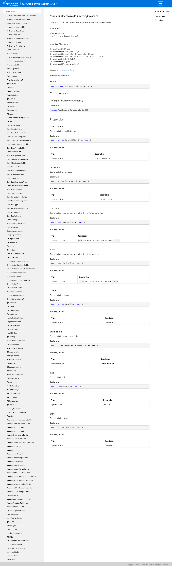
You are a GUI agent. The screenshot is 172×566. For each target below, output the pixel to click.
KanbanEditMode (13, 450)
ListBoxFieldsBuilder (14, 544)
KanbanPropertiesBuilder (16, 465)
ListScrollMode (12, 556)
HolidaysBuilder (14, 325)
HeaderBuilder (13, 310)
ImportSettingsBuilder (15, 374)
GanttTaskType (12, 204)
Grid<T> (11, 246)
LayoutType (12, 529)
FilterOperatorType (14, 72)
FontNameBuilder (13, 91)
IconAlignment (13, 344)
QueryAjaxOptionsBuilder (16, 412)
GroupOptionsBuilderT (15, 299)
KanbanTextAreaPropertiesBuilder (19, 488)
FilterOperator (13, 68)
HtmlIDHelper (12, 333)
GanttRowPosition (14, 178)
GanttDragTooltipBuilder (16, 148)
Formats (11, 106)
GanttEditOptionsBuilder (16, 155)
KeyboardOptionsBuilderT (16, 510)
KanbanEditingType (14, 446)
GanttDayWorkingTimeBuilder (18, 144)
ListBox (11, 537)
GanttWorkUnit (12, 227)
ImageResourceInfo (14, 359)
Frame (10, 114)
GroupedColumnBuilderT (16, 291)
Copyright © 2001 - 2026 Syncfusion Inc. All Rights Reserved (147, 564)
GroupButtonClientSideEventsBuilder (21, 269)
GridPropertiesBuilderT (15, 254)
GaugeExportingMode (15, 231)
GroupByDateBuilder (14, 288)
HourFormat (13, 329)
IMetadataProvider (14, 367)
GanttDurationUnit (14, 152)
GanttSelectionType (14, 193)
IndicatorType (13, 378)
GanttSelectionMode (14, 189)
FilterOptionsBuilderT (15, 80)
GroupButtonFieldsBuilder (16, 272)
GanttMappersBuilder (15, 167)
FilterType (12, 84)
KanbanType (13, 495)
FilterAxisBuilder (13, 50)
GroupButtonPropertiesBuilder (18, 280)
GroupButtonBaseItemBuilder (18, 265)
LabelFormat (13, 514)
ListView (11, 559)
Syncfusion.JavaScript (67, 70)
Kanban (11, 416)
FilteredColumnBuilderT (16, 61)
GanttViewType (12, 220)
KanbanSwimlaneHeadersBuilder (19, 484)
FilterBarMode (12, 53)
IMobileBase (11, 371)
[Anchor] (48, 93)
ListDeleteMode (13, 552)
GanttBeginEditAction (15, 129)
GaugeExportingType (15, 235)
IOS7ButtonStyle (13, 389)
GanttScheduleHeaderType (17, 182)
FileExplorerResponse (15, 42)
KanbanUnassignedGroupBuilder (19, 499)
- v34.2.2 (54, 4)
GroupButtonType (14, 284)
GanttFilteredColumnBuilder (17, 159)
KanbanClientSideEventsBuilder (18, 423)
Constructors (160, 16)
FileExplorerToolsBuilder (16, 46)
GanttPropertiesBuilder (15, 174)
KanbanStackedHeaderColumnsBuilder (21, 476)
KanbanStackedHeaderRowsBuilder (20, 480)
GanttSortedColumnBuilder (17, 197)
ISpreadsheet (13, 401)
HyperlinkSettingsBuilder (16, 340)
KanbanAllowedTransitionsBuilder (19, 420)
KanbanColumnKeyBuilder (17, 431)
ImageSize (12, 363)
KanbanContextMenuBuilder (17, 435)
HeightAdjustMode (14, 322)
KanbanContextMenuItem (17, 439)
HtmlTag (11, 337)
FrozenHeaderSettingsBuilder (18, 118)
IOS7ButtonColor (13, 386)
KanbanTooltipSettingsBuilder (18, 491)
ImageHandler (13, 352)
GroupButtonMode (14, 276)
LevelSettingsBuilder (14, 533)
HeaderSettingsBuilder (15, 318)
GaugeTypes (13, 242)
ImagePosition (13, 356)
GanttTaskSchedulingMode (17, 201)
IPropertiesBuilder (13, 393)
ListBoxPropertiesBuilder (16, 548)
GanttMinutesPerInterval (16, 170)
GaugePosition (13, 238)
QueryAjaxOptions (14, 408)
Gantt (10, 121)
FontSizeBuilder (13, 95)
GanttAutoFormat (13, 125)
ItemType (11, 405)
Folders (11, 87)
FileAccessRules (58, 363)
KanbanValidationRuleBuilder (18, 503)
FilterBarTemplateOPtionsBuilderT (19, 57)
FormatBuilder (13, 102)
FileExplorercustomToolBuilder (18, 19)
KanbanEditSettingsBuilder (17, 454)
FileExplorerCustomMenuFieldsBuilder (21, 16)
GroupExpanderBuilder (15, 295)
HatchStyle (12, 303)
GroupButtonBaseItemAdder (17, 261)
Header (11, 306)
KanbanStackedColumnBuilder (18, 473)
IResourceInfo (12, 397)
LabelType (12, 525)
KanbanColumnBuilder (15, 427)
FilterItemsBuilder (13, 65)
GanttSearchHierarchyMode (17, 186)
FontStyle (11, 99)
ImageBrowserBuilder (15, 348)
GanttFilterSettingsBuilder (16, 163)
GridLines (11, 250)
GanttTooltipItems (14, 216)
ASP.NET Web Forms (35, 4)
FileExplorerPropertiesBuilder (18, 38)
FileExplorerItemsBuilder (16, 27)
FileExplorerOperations (15, 31)
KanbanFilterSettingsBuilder (17, 457)
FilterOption (12, 76)
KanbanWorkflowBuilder (16, 507)
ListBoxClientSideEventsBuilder (18, 541)
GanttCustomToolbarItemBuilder (19, 140)
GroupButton (13, 257)
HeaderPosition (14, 314)
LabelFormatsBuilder (14, 518)
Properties (159, 20)
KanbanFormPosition (15, 461)
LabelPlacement (14, 522)
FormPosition (13, 110)
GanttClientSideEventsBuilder (18, 133)
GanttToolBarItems (14, 212)
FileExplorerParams (14, 34)
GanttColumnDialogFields (16, 136)
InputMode (12, 382)
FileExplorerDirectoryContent (18, 23)
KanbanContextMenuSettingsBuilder (20, 442)
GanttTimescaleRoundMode (17, 208)
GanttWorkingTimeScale (16, 223)
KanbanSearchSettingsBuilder (18, 469)
